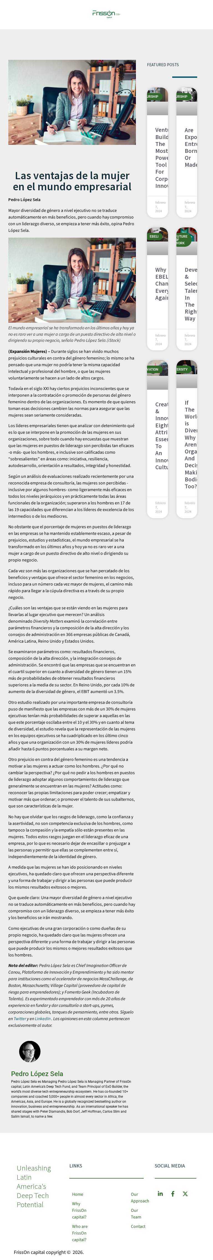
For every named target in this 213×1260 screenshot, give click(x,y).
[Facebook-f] (172, 1193)
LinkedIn (42, 1019)
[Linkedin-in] (160, 1193)
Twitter (20, 1019)
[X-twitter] (185, 1193)
